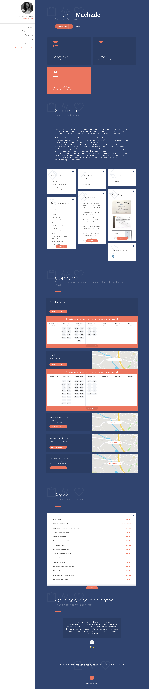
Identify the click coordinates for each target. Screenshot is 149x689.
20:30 (68, 403)
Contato (29, 35)
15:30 (68, 331)
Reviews (29, 43)
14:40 (63, 331)
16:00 (63, 390)
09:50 (81, 328)
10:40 (76, 331)
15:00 (63, 387)
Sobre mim (27, 31)
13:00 (63, 328)
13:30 (68, 381)
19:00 (63, 400)
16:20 (63, 334)
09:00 (76, 328)
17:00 (63, 393)
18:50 (68, 337)
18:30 (68, 397)
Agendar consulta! (24, 47)
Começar (28, 27)
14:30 (68, 384)
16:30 (68, 390)
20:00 (63, 403)
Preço (30, 39)
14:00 (63, 384)
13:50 (68, 328)
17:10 (68, 334)
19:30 (68, 400)
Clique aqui (103, 664)
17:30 (68, 393)
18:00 (63, 337)
